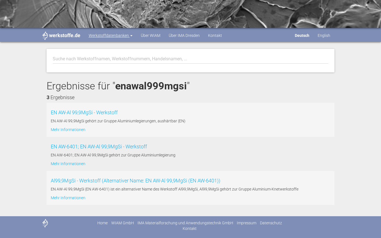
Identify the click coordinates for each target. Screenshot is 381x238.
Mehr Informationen (68, 129)
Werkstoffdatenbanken (109, 35)
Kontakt (215, 35)
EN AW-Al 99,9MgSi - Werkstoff (84, 112)
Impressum (246, 223)
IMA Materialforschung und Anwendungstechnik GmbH (185, 223)
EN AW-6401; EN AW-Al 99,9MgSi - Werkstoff (99, 146)
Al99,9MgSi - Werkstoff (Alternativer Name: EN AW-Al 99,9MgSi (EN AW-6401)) (135, 181)
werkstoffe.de (64, 35)
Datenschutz (271, 223)
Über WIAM (150, 35)
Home (102, 223)
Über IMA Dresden (184, 35)
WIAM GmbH (122, 223)
